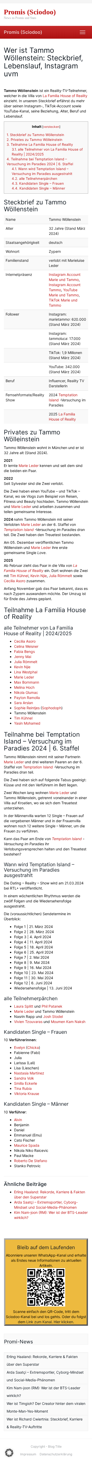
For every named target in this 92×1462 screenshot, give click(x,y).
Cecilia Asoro (14, 581)
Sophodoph (51, 708)
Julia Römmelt (60, 575)
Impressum (28, 1454)
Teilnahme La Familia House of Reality (40, 144)
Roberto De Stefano (30, 1160)
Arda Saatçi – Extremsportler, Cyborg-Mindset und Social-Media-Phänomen (45, 1376)
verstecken (51, 127)
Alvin (18, 1120)
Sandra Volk (24, 1078)
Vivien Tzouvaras (28, 1021)
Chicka (33, 1047)
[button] (9, 1453)
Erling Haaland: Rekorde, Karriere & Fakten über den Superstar (42, 1360)
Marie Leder (29, 465)
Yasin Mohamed (27, 723)
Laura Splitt (23, 1006)
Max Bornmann (26, 682)
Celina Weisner (26, 646)
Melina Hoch (24, 687)
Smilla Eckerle (25, 1083)
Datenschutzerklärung (56, 1454)
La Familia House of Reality (65, 95)
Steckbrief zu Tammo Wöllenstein (35, 135)
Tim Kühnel (19, 575)
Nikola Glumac (26, 692)
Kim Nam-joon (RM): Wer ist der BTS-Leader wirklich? (43, 1392)
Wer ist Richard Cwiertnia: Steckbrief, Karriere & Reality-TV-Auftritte (45, 1423)
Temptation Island (19, 529)
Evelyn (19, 1047)
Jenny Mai (22, 656)
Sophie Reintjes (27, 708)
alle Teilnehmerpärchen (34, 178)
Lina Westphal (25, 672)
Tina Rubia (23, 1088)
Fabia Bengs (24, 651)
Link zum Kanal (39, 1322)
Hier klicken (63, 1322)
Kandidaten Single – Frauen (38, 183)
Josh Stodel (53, 1016)
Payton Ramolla (27, 697)
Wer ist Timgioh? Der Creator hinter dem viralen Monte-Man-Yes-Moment (46, 1407)
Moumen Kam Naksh (68, 1021)
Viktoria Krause (26, 1093)
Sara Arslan (23, 703)
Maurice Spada (26, 1145)
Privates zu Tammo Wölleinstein (34, 140)
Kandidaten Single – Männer (38, 188)
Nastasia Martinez (29, 1073)
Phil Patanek (52, 1006)
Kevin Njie (38, 575)
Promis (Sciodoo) (23, 32)
